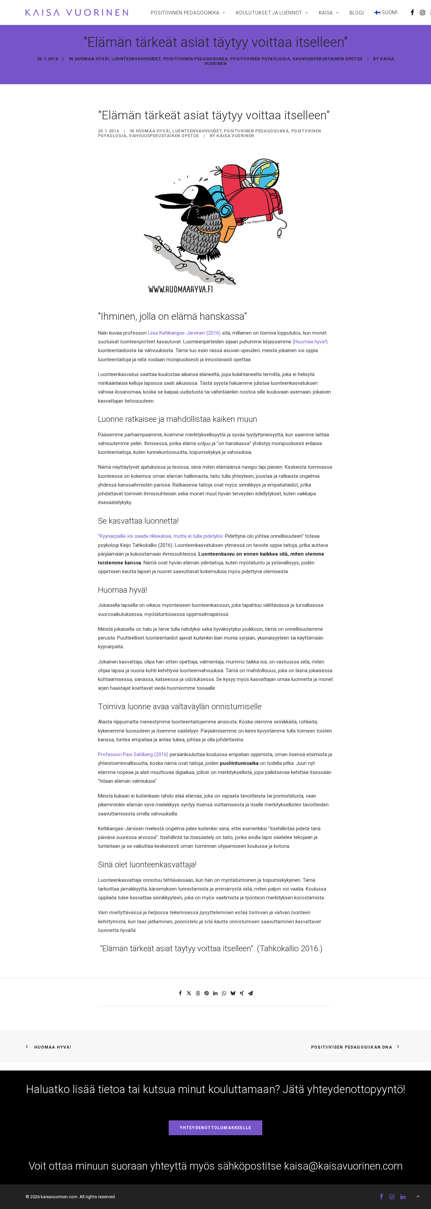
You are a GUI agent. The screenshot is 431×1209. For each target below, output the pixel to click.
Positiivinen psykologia (260, 59)
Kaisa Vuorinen (235, 135)
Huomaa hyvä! (92, 59)
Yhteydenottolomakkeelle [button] (216, 1127)
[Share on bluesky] (233, 993)
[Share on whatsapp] (224, 993)
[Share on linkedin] (215, 993)
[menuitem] (188, 12)
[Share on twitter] (189, 993)
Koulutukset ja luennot (269, 13)
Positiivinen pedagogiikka (185, 13)
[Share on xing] (242, 993)
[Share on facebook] (180, 993)
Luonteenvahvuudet (136, 59)
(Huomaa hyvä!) (310, 342)
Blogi (357, 13)
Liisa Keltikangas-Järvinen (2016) (184, 333)
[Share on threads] (198, 993)
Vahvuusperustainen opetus (328, 59)
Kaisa (326, 13)
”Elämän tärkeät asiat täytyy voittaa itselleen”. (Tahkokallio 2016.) (210, 948)
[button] (412, 12)
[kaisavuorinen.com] (77, 12)
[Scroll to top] (418, 1196)
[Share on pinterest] (207, 993)
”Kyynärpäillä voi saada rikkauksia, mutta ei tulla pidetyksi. (161, 536)
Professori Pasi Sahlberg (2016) (133, 754)
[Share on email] (250, 993)
